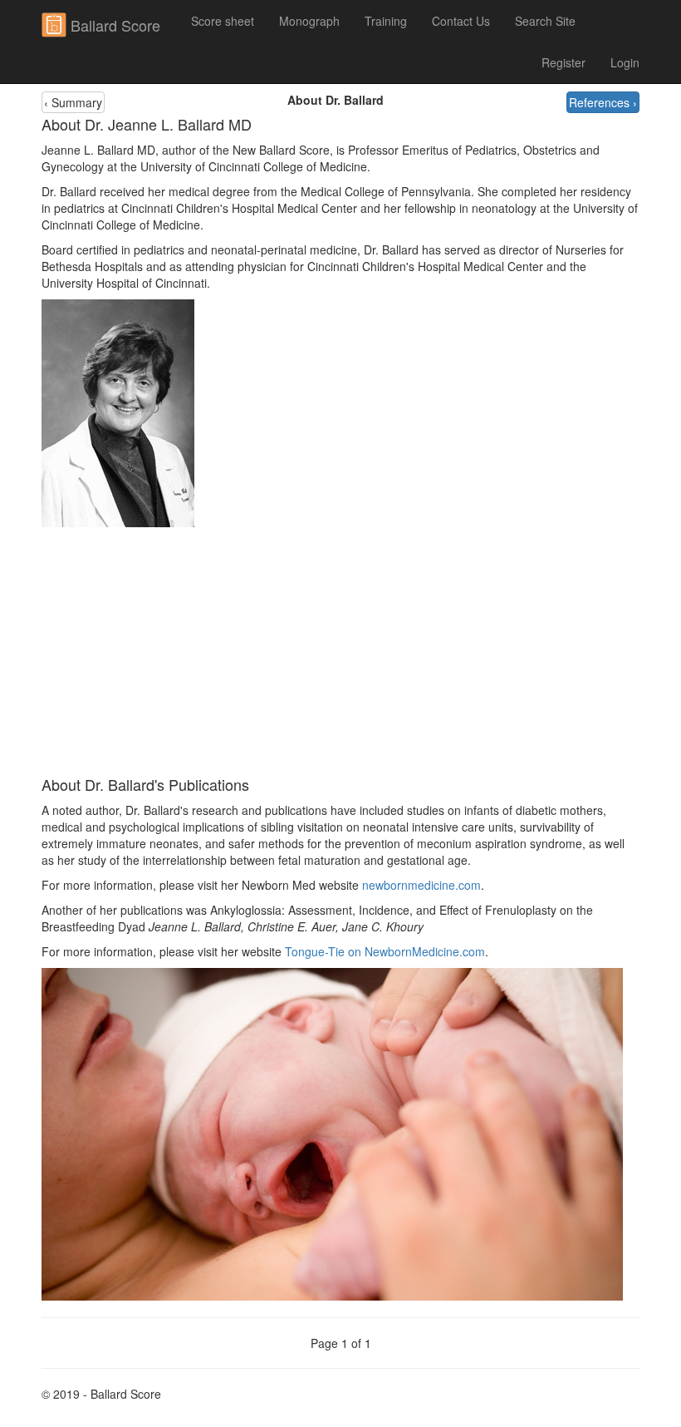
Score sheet (222, 20)
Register (563, 62)
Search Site (545, 20)
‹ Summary (73, 102)
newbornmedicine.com (421, 884)
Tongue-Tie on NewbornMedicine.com (385, 951)
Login (624, 62)
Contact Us (461, 20)
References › (603, 102)
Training (386, 20)
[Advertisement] (340, 652)
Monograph (309, 20)
